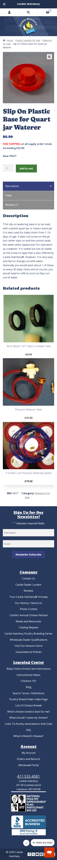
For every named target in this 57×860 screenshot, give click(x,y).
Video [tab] (8, 195)
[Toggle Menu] (4, 4)
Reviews (28, 590)
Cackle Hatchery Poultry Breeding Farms (28, 633)
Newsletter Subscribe (28, 554)
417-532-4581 (28, 776)
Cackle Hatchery (28, 3)
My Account (28, 753)
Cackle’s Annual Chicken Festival (29, 615)
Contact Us (28, 578)
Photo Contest (28, 609)
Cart (44, 10)
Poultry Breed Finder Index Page (28, 699)
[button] (49, 56)
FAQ (28, 730)
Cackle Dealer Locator (28, 584)
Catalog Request (28, 627)
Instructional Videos (28, 675)
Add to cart (26, 168)
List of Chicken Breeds (28, 705)
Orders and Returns (28, 759)
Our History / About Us (28, 603)
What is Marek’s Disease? (28, 736)
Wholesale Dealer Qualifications (28, 639)
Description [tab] (12, 186)
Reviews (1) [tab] (11, 204)
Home (10, 40)
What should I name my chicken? (28, 717)
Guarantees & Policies (28, 652)
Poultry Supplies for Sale (27, 40)
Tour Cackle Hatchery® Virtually (28, 597)
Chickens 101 (28, 681)
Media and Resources (28, 621)
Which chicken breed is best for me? (28, 711)
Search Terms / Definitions (28, 693)
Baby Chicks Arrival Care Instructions (29, 668)
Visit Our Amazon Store (28, 645)
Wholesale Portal (28, 765)
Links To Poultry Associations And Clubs (28, 724)
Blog (28, 687)
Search (28, 12)
